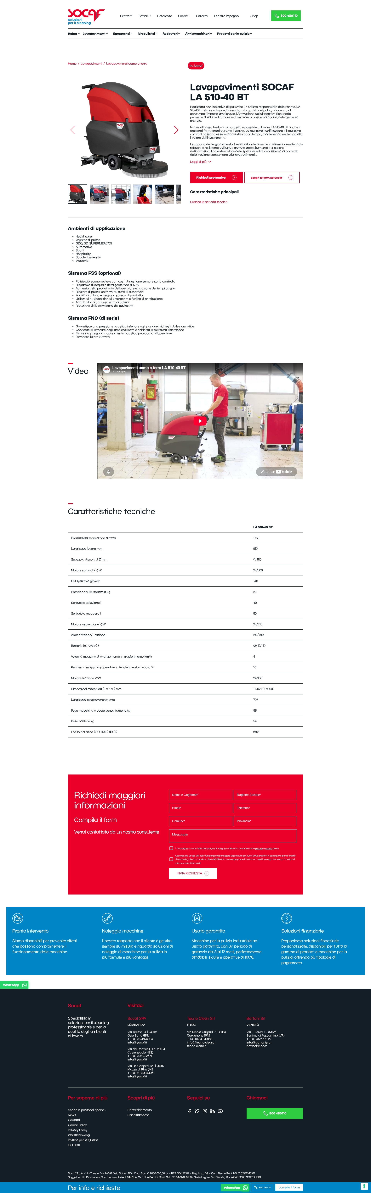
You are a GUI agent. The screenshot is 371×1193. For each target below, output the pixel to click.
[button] (176, 130)
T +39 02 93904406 (140, 1073)
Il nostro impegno (226, 16)
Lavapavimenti (91, 63)
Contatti (74, 1120)
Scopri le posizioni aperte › (87, 1110)
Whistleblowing (79, 1135)
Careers (202, 16)
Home (72, 63)
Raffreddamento (140, 1110)
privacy (259, 848)
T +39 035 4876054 (141, 1039)
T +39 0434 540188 (199, 1039)
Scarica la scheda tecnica (208, 202)
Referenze (164, 16)
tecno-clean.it (196, 1046)
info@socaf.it (137, 1042)
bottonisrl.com (257, 1046)
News (72, 1115)
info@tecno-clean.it (201, 1042)
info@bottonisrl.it (259, 1042)
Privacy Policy (77, 1130)
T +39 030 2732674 (140, 1056)
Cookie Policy (77, 1125)
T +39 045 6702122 (259, 1039)
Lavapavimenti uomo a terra (126, 63)
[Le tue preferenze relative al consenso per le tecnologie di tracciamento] (364, 1186)
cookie (268, 848)
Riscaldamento (138, 1115)
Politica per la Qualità (83, 1140)
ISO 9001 (74, 1145)
